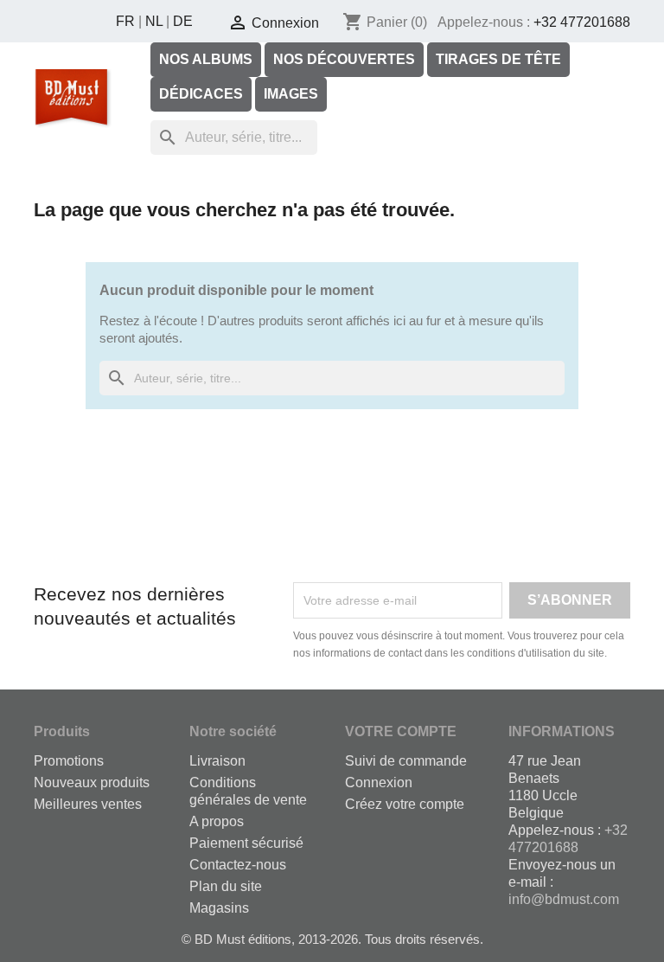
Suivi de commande (406, 761)
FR (125, 21)
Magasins (219, 908)
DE (183, 21)
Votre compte (400, 731)
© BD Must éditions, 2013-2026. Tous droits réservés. (332, 939)
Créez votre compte (404, 804)
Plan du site (225, 886)
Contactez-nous (237, 864)
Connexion (378, 782)
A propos (216, 821)
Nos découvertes (344, 59)
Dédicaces (201, 94)
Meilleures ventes (88, 804)
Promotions (69, 761)
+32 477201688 (581, 22)
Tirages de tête (498, 59)
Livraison (217, 761)
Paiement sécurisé (246, 843)
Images (291, 94)
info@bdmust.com (563, 899)
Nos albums (205, 59)
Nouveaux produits (92, 782)
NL (154, 21)
